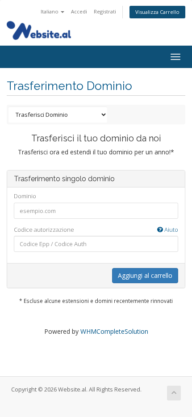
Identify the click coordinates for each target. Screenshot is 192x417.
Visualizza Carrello (157, 12)
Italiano (50, 11)
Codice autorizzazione (96, 230)
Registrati (105, 11)
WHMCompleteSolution (114, 331)
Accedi (79, 11)
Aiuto (170, 230)
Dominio (25, 196)
